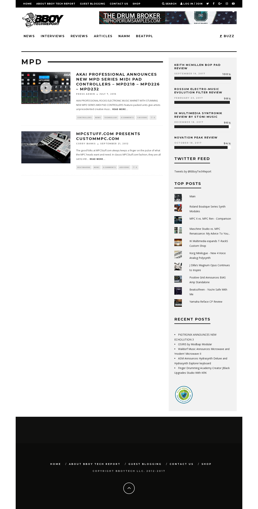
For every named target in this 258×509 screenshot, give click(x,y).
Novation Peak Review (196, 137)
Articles (103, 36)
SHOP (137, 3)
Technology (110, 117)
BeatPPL (144, 36)
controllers (84, 117)
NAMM (124, 36)
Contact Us (119, 3)
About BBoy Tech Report (55, 3)
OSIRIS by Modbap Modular (195, 344)
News (29, 36)
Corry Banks (86, 144)
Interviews (53, 36)
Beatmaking (83, 167)
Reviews (79, 36)
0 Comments (127, 117)
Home (27, 3)
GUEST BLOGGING (92, 3)
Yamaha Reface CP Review (205, 301)
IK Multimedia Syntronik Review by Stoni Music (198, 114)
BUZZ (228, 36)
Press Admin (85, 94)
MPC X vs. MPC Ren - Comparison (210, 218)
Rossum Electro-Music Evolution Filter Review (198, 90)
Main (192, 196)
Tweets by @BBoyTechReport (192, 171)
